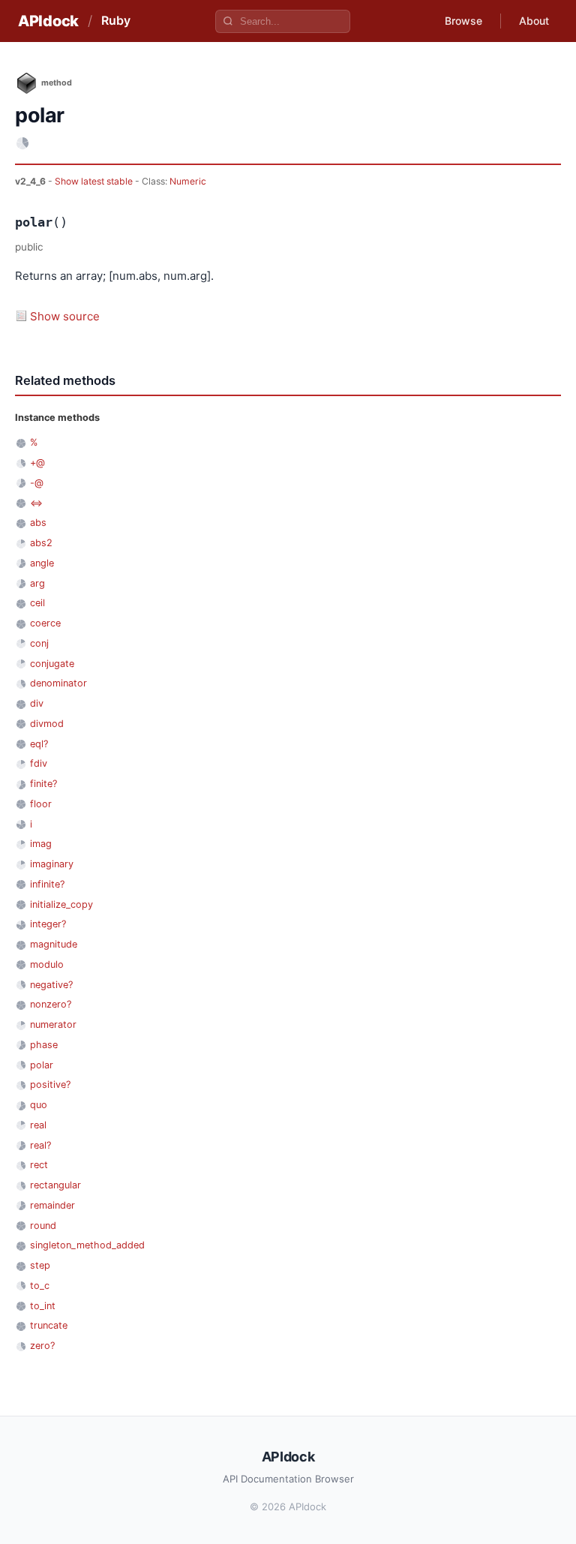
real (38, 1125)
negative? (51, 984)
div (37, 703)
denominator (58, 683)
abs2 (41, 542)
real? (40, 1145)
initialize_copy (61, 904)
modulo (47, 964)
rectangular (55, 1185)
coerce (45, 623)
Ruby (115, 20)
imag (41, 843)
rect (39, 1164)
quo (38, 1104)
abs (38, 522)
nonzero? (50, 1004)
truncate (49, 1325)
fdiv (38, 763)
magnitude (53, 944)
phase (44, 1044)
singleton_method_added (87, 1245)
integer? (48, 924)
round (43, 1225)
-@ (37, 482)
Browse (463, 20)
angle (42, 563)
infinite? (47, 884)
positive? (50, 1084)
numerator (53, 1024)
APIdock (48, 21)
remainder (52, 1205)
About (534, 20)
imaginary (52, 864)
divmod (47, 723)
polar (41, 1065)
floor (41, 804)
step (40, 1265)
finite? (43, 783)
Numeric (188, 181)
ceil (37, 602)
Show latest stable (95, 181)
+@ (37, 462)
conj (39, 643)
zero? (42, 1345)
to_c (40, 1285)
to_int (43, 1305)
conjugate (52, 663)
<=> (36, 503)
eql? (39, 743)
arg (37, 583)
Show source (65, 316)
